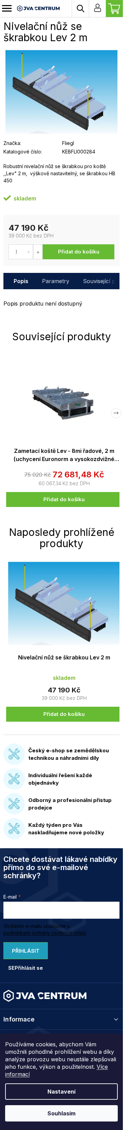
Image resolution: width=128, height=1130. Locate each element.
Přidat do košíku (78, 251)
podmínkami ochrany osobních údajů (44, 933)
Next (116, 413)
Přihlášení (97, 8)
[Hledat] (80, 8)
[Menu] (7, 8)
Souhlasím (61, 1113)
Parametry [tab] (55, 281)
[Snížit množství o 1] (28, 251)
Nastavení (61, 1091)
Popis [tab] (21, 281)
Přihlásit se (24, 953)
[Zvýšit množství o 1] (37, 251)
